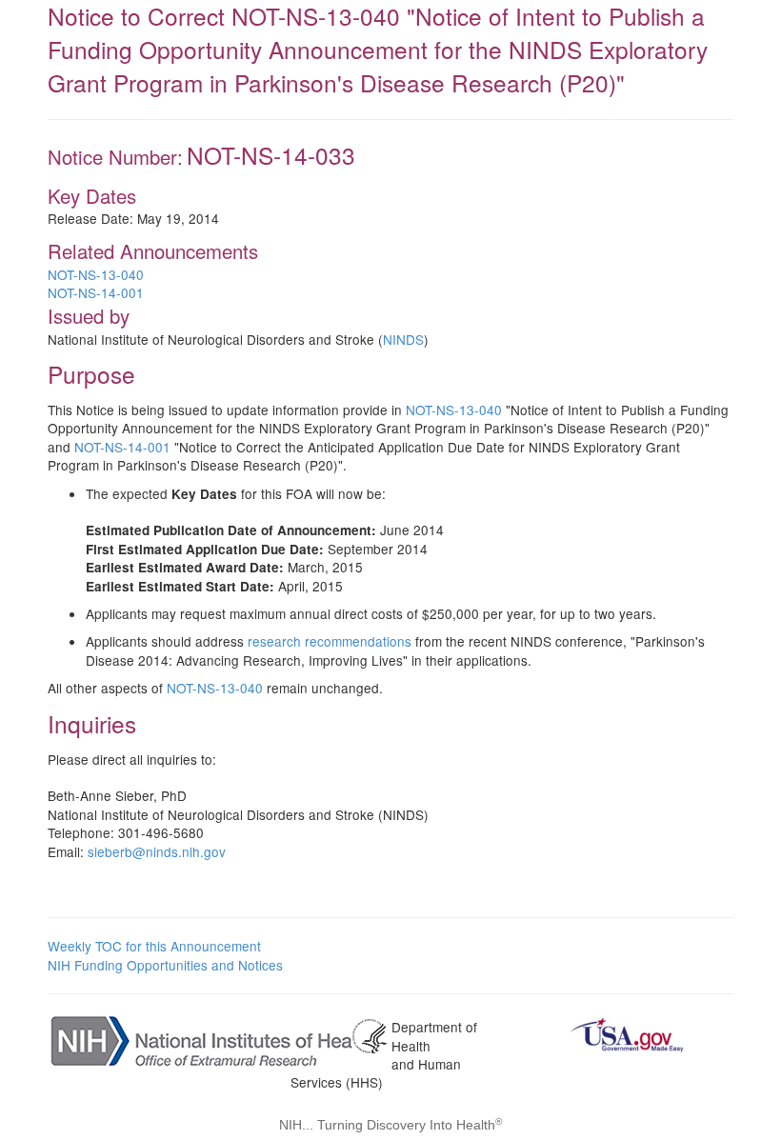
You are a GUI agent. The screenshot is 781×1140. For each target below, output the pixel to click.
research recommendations (329, 640)
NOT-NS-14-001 (96, 292)
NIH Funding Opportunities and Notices (165, 964)
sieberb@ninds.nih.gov (157, 851)
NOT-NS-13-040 (96, 274)
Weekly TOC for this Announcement (154, 945)
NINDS (403, 339)
